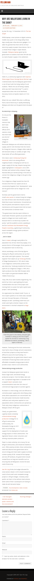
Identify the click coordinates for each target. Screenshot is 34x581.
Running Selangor (26, 497)
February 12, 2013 (16, 25)
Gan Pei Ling (6, 469)
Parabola (16, 578)
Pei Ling (7, 25)
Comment (5, 520)
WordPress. (24, 578)
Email (3, 543)
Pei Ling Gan (5, 2)
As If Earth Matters (9, 28)
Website (4, 549)
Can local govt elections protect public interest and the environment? (8, 500)
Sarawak (25, 488)
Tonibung (22, 259)
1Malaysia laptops (13, 52)
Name (4, 536)
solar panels (10, 197)
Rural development (14, 488)
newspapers (18, 168)
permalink (14, 490)
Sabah (9, 240)
